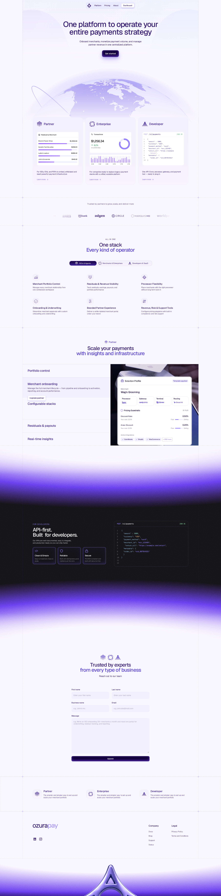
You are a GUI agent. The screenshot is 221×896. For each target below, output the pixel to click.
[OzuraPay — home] (89, 5)
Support (152, 840)
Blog (150, 836)
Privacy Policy (177, 831)
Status (151, 845)
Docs (151, 831)
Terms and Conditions (180, 836)
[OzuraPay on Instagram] (41, 839)
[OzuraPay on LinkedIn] (35, 839)
